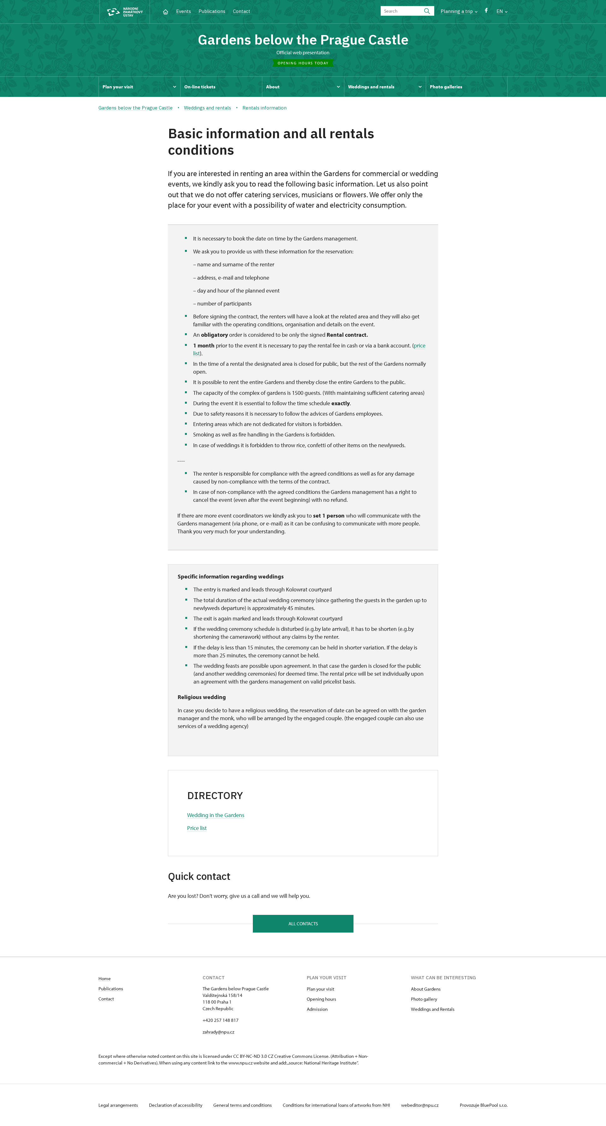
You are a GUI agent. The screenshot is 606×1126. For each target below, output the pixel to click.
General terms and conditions (243, 1105)
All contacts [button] (303, 924)
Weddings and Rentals (432, 1009)
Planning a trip (457, 11)
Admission (317, 1009)
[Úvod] (166, 11)
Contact (241, 11)
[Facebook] (486, 12)
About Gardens (426, 989)
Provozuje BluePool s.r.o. (484, 1105)
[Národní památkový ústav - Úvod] (124, 12)
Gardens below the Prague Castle (303, 39)
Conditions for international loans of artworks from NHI (337, 1105)
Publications (212, 11)
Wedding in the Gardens (215, 815)
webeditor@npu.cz (419, 1105)
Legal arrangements (118, 1105)
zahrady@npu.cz (218, 1032)
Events (183, 11)
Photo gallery (424, 999)
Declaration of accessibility (176, 1105)
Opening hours (321, 999)
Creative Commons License (301, 1056)
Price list (197, 828)
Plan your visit (320, 989)
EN (500, 11)
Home (104, 978)
